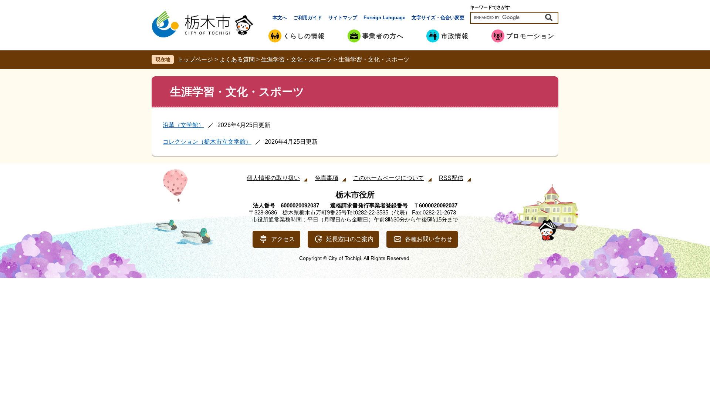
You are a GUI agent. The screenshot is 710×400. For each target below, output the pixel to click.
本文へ (280, 17)
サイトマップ (342, 17)
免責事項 (326, 178)
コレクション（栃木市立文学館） (207, 142)
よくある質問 (237, 59)
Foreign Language (384, 17)
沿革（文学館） (183, 125)
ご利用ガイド (307, 17)
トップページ (195, 59)
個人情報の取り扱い (273, 178)
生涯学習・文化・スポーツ (296, 59)
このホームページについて (388, 178)
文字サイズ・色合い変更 (438, 17)
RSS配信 (451, 178)
